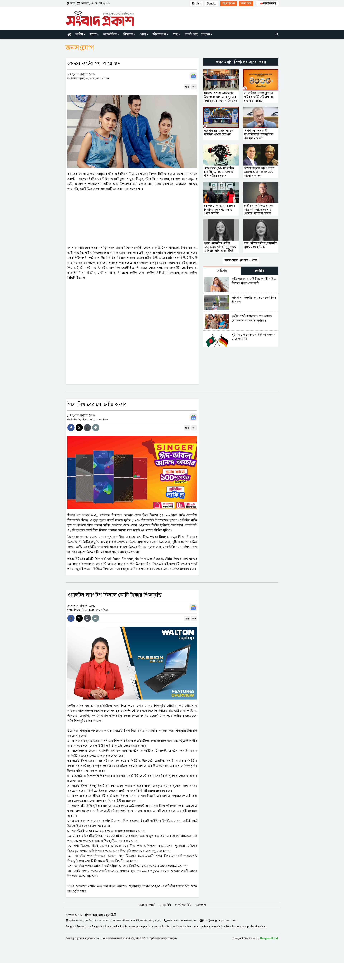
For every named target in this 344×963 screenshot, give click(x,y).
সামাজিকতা (269, 3)
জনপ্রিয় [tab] (259, 271)
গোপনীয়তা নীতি (183, 905)
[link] (228, 3)
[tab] (222, 271)
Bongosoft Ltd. (269, 938)
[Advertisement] (132, 218)
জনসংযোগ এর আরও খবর (241, 260)
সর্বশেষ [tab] (222, 271)
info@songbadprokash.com (220, 920)
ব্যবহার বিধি (165, 905)
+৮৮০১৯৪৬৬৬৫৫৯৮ (185, 920)
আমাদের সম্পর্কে (146, 905)
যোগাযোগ (201, 905)
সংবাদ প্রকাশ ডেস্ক (82, 74)
